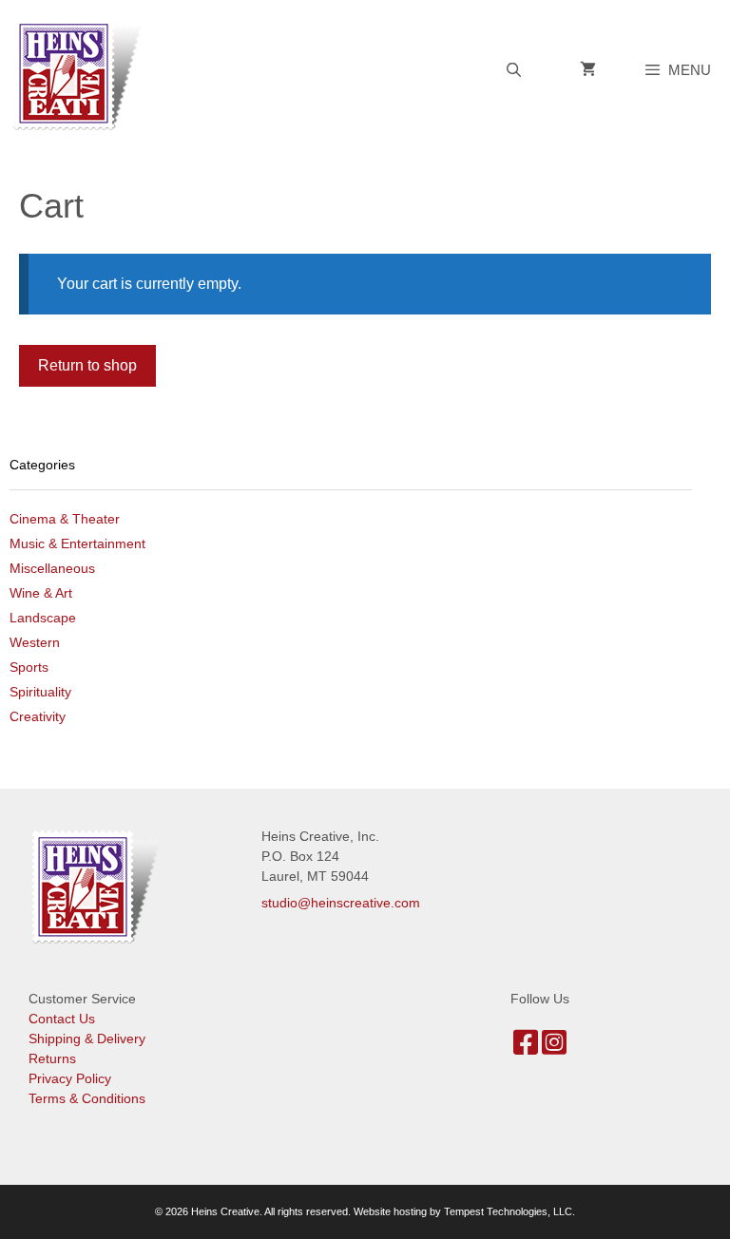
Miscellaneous (52, 568)
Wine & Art (41, 592)
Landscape (43, 617)
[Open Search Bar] (512, 70)
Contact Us (62, 1018)
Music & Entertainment (77, 543)
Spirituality (40, 691)
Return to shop (87, 365)
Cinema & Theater (65, 518)
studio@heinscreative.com (340, 902)
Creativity (38, 716)
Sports (29, 667)
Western (35, 642)
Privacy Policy (70, 1078)
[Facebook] (525, 1048)
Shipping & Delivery (87, 1038)
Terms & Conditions (87, 1098)
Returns (52, 1058)
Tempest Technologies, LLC (508, 1211)
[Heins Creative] (83, 73)
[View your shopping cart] (587, 70)
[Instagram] (554, 1048)
